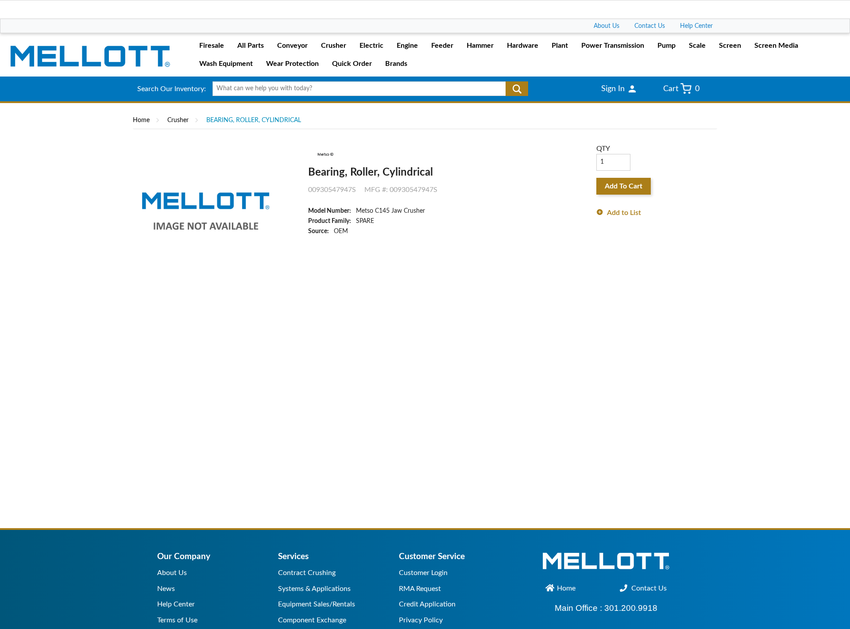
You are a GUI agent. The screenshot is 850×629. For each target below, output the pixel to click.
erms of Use (178, 620)
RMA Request (420, 588)
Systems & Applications (314, 588)
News (166, 588)
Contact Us (649, 26)
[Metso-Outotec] (324, 154)
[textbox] (367, 88)
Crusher (178, 120)
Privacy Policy (421, 620)
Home (141, 120)
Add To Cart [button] (623, 186)
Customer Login (423, 572)
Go (517, 88)
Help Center (696, 26)
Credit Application (427, 604)
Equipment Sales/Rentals (316, 604)
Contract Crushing (307, 572)
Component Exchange (312, 620)
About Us (606, 26)
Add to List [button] (624, 212)
